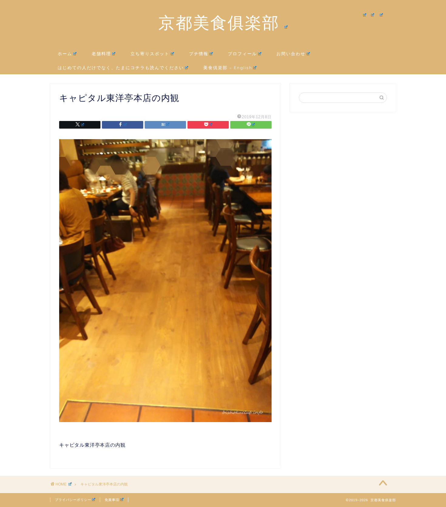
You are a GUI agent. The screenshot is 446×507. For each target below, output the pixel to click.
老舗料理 (101, 53)
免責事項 (112, 500)
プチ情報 (198, 53)
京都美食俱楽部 (218, 22)
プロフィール (242, 53)
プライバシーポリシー (73, 500)
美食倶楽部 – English (227, 67)
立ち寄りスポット (149, 53)
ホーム (65, 53)
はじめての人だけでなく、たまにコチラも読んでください (121, 67)
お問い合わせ (291, 53)
